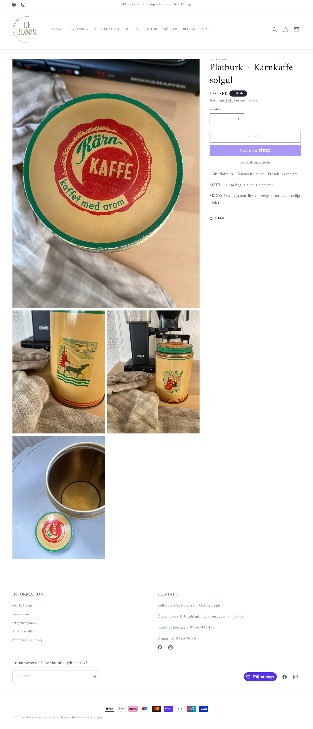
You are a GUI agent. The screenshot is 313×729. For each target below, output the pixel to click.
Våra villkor (20, 614)
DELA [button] (219, 218)
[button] (274, 29)
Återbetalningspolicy (27, 640)
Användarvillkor (24, 632)
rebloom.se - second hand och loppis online (50, 717)
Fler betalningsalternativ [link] (255, 162)
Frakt (229, 100)
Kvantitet (216, 109)
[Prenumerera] (94, 676)
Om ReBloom (22, 606)
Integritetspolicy (24, 623)
